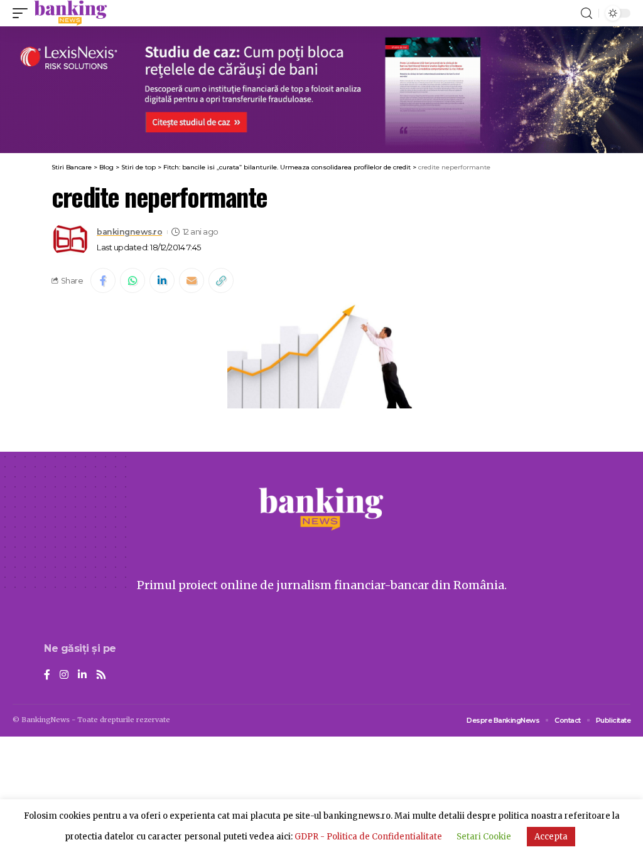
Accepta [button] (551, 836)
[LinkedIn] (82, 675)
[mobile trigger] (23, 13)
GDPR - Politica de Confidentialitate (368, 836)
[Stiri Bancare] (70, 13)
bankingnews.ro (129, 232)
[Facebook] (47, 675)
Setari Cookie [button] (484, 836)
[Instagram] (64, 675)
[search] (586, 13)
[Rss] (101, 675)
